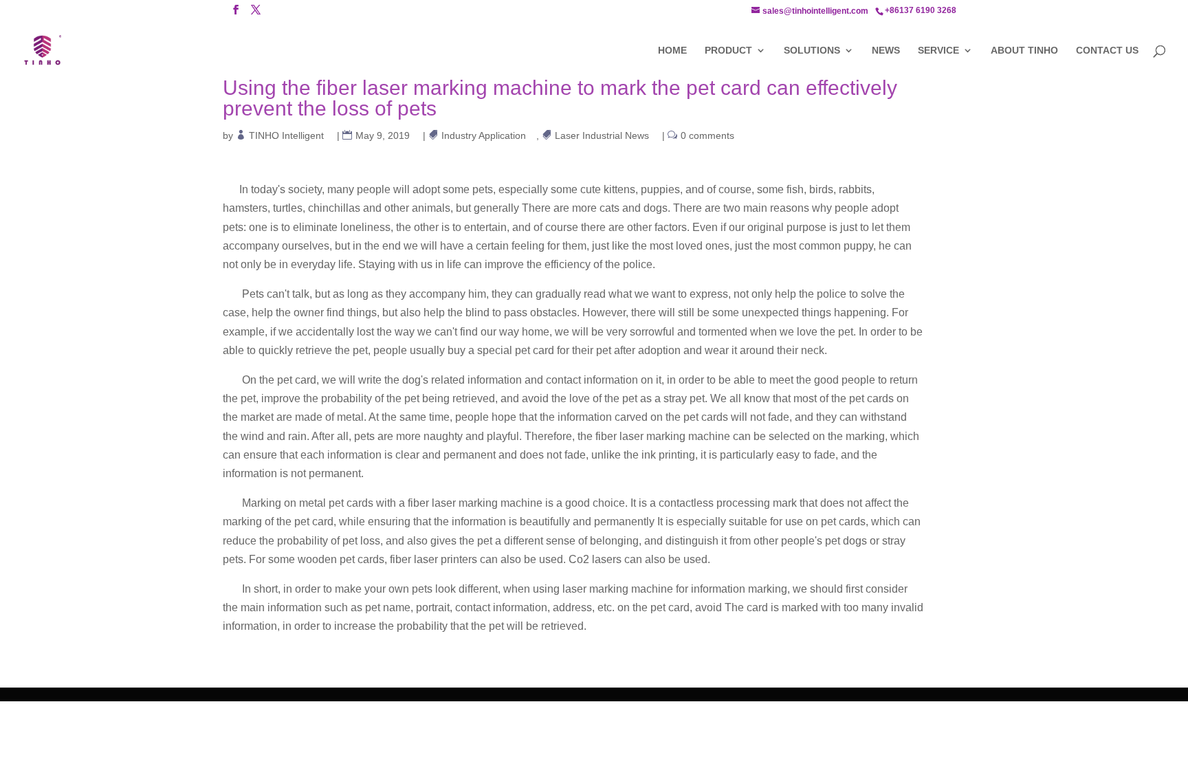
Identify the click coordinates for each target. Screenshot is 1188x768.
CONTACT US (1107, 50)
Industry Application (484, 135)
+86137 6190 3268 (920, 10)
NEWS (886, 50)
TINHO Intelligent (287, 135)
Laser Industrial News (602, 135)
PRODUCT (728, 50)
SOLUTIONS (812, 50)
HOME (672, 50)
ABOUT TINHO (1024, 50)
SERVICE (938, 50)
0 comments (707, 135)
